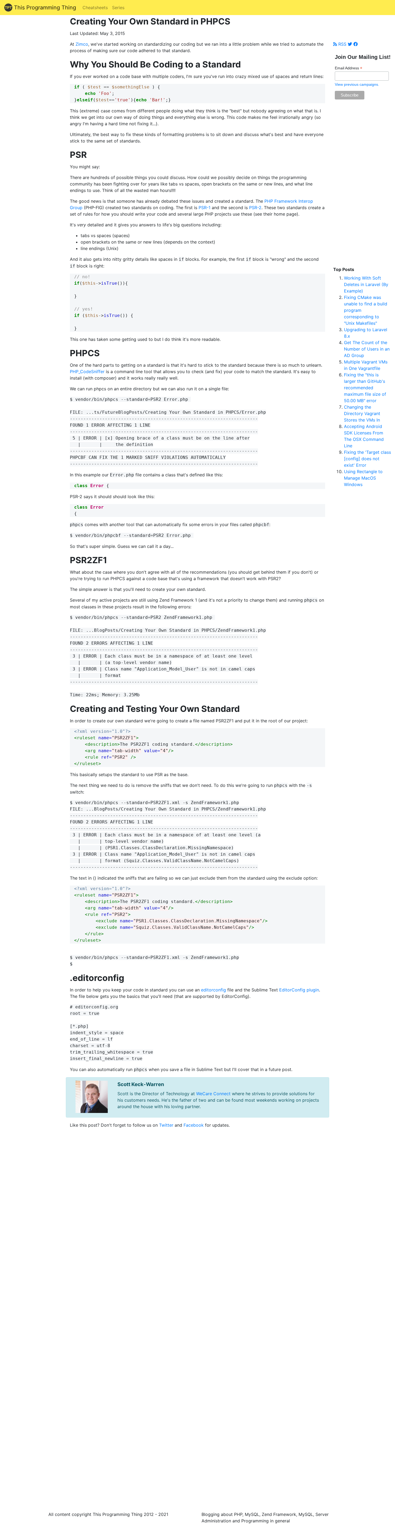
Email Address (348, 68)
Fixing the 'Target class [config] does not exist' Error (367, 458)
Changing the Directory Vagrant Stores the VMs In (362, 413)
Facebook (194, 1125)
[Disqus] (197, 1281)
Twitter (166, 1125)
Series (118, 7)
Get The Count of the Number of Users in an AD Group (367, 349)
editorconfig (213, 990)
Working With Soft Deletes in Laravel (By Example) (366, 284)
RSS (341, 44)
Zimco (82, 44)
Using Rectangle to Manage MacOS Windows (363, 478)
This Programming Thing (44, 7)
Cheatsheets (95, 7)
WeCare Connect (213, 1093)
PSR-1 (204, 207)
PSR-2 (255, 207)
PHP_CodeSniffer (87, 371)
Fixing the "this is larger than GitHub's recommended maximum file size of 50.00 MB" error (365, 387)
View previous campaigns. (357, 84)
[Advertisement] (362, 185)
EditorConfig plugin (299, 990)
